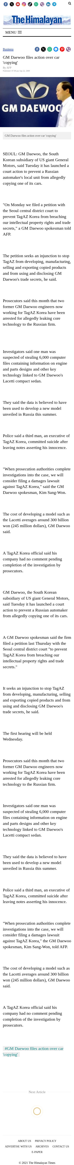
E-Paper (37, 1152)
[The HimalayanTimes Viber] (42, 4)
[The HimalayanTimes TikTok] (30, 4)
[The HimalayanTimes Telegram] (54, 4)
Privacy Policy (45, 1141)
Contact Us (61, 1146)
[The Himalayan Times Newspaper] (37, 20)
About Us (24, 1141)
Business (8, 49)
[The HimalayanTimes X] (11, 4)
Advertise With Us (18, 1146)
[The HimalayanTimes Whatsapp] (36, 4)
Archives (42, 1146)
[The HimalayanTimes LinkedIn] (48, 4)
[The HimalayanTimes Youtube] (17, 4)
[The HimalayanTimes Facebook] (5, 4)
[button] (13, 32)
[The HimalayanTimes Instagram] (23, 4)
